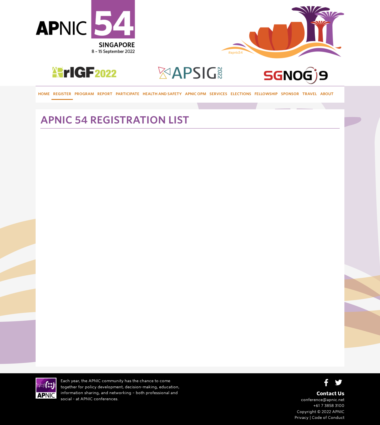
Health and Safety (162, 94)
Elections (241, 94)
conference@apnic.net (322, 399)
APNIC (338, 411)
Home (44, 94)
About (327, 94)
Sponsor (290, 94)
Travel (309, 94)
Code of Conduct (328, 417)
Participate (127, 94)
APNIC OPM (195, 94)
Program (84, 94)
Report (104, 94)
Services (218, 94)
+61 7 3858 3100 (328, 405)
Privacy (302, 417)
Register (62, 94)
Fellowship (266, 94)
